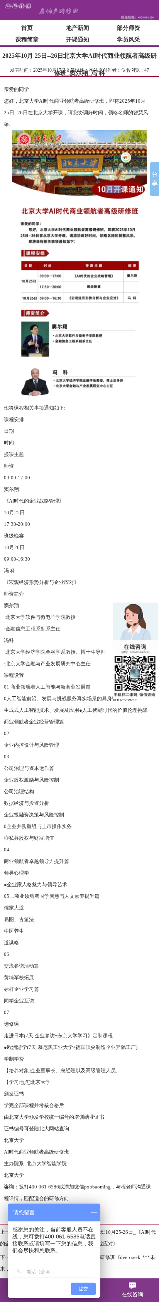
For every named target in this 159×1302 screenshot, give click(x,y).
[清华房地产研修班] (79, 18)
